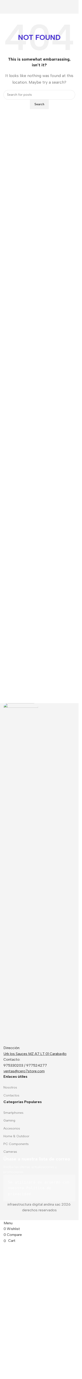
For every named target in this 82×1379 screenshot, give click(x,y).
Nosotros (10, 1087)
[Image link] (20, 874)
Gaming (9, 1120)
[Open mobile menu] (2, 7)
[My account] (76, 7)
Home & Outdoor (16, 1136)
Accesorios (11, 1128)
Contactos (11, 1095)
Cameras (10, 1152)
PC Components (16, 1144)
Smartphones (13, 1113)
